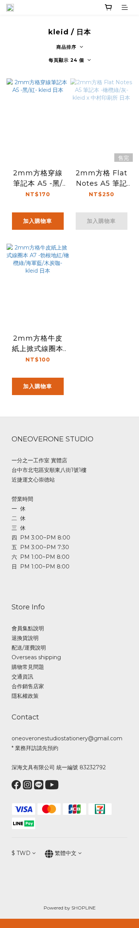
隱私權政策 (25, 695)
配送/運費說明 (29, 647)
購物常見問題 (28, 666)
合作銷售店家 (28, 686)
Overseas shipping (36, 657)
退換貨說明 (25, 638)
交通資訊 (22, 676)
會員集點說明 (28, 628)
